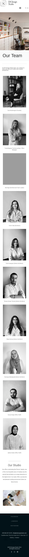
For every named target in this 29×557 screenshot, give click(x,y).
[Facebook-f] (11, 551)
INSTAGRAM (14, 525)
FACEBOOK (14, 516)
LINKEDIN (14, 521)
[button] (20, 8)
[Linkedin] (17, 551)
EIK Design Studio (12, 2)
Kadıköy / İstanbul (14, 537)
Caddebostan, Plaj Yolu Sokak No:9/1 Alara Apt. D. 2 (14, 535)
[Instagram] (14, 551)
